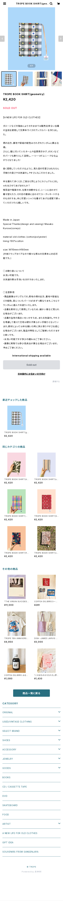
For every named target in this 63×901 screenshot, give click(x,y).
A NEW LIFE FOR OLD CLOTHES (19, 833)
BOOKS (6, 777)
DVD (4, 796)
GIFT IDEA (7, 842)
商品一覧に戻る (31, 693)
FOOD (5, 814)
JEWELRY (7, 759)
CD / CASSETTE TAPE (14, 786)
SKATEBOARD (10, 805)
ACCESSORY (9, 749)
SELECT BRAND (11, 731)
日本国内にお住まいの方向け (31, 374)
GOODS (6, 768)
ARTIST (6, 824)
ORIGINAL (7, 712)
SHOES (6, 740)
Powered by (28, 872)
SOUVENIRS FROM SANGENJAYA (20, 851)
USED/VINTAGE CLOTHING (17, 721)
